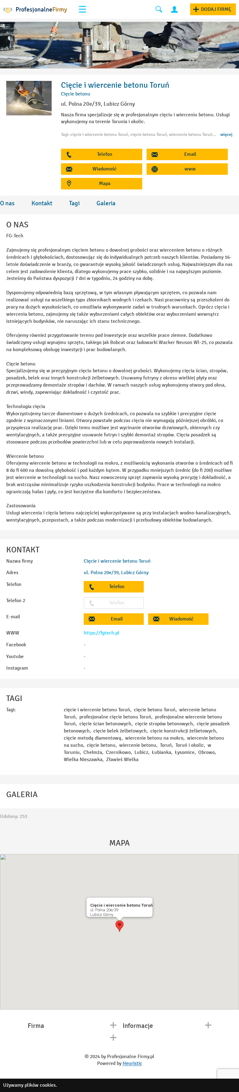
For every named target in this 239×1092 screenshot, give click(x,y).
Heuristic (132, 1063)
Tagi (74, 203)
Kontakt (41, 203)
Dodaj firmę (216, 9)
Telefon (104, 154)
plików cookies (40, 1085)
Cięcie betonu (75, 94)
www (190, 169)
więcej (226, 134)
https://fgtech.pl (102, 633)
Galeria (105, 203)
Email (190, 154)
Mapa (104, 183)
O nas (7, 203)
